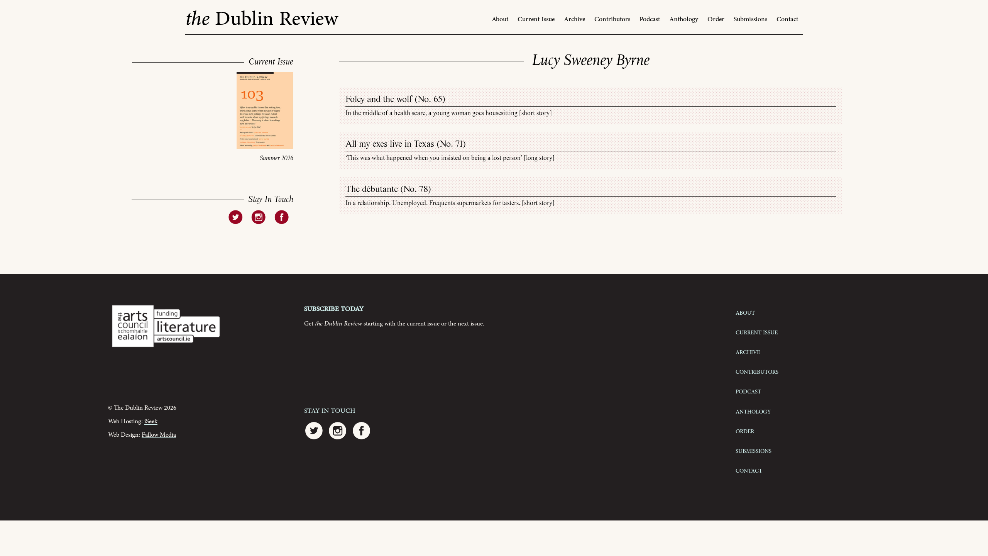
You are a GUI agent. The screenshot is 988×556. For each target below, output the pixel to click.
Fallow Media (159, 435)
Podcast (649, 19)
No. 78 (415, 189)
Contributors (612, 19)
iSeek (150, 421)
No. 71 (451, 144)
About (500, 19)
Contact (787, 19)
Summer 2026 (276, 158)
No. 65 (430, 99)
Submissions (750, 19)
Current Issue (536, 19)
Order (715, 19)
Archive (574, 19)
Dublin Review (261, 19)
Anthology (683, 19)
